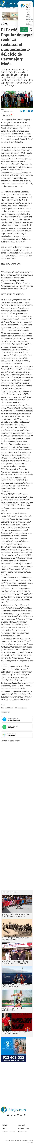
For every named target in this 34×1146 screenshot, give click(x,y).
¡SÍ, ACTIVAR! (24, 29)
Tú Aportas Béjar (5, 712)
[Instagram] (18, 1115)
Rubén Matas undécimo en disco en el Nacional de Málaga (15, 1009)
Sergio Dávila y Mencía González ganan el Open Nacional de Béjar (16, 986)
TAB (16, 707)
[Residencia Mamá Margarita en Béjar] (13, 1049)
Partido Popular (9, 707)
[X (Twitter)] (11, 1115)
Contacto (4, 1128)
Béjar (13, 7)
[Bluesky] (15, 1115)
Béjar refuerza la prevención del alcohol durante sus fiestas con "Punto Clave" (15, 962)
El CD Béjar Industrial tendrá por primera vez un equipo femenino (16, 1032)
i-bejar (2, 7)
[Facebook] (8, 1115)
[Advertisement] (17, 816)
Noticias (8, 7)
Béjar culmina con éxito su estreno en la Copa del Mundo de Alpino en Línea (15, 915)
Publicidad (5, 1125)
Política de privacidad (8, 1132)
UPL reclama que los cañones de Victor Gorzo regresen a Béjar (15, 938)
